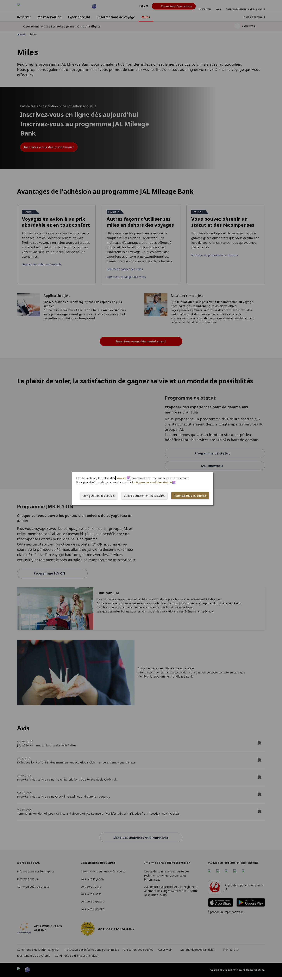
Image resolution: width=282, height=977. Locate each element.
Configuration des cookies (98, 496)
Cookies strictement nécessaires (144, 496)
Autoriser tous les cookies (190, 496)
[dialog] (142, 488)
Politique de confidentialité (152, 482)
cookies (121, 478)
